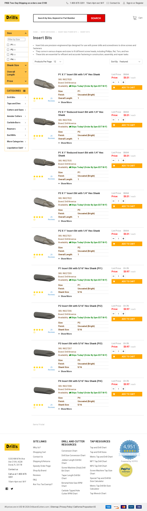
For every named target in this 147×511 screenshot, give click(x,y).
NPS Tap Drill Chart (98, 466)
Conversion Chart (69, 451)
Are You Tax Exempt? (43, 484)
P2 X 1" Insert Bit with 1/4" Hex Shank (79, 230)
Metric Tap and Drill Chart (101, 457)
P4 (13, 59)
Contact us (13, 469)
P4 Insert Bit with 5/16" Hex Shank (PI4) (80, 381)
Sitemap (55, 507)
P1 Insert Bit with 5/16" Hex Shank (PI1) (80, 268)
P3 (13, 54)
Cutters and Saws (15, 110)
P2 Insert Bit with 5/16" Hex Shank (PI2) (80, 305)
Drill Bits (11, 97)
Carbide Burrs (13, 122)
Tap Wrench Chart (98, 493)
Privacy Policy (66, 507)
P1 (13, 45)
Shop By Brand (39, 470)
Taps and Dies (14, 103)
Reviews (37, 475)
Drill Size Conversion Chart (73, 455)
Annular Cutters (14, 116)
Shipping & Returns (41, 461)
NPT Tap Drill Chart (98, 461)
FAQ (35, 480)
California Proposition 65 (85, 507)
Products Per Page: (43, 61)
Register (139, 3)
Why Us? (37, 447)
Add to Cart (128, 87)
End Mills (11, 135)
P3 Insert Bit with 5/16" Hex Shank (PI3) (80, 343)
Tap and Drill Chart (98, 447)
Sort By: (114, 61)
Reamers (11, 129)
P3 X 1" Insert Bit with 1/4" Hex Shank (79, 193)
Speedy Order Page (42, 466)
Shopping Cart (39, 452)
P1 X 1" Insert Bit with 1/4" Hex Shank (79, 74)
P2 (13, 50)
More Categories (15, 141)
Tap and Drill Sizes (98, 452)
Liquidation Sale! (15, 148)
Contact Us (38, 457)
